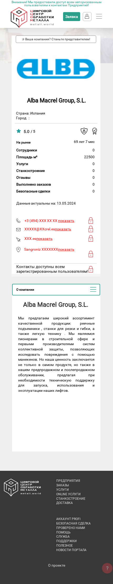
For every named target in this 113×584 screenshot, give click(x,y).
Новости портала (71, 550)
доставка (64, 503)
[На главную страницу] (32, 26)
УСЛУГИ (62, 490)
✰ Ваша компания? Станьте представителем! (56, 39)
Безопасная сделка (73, 523)
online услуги (68, 494)
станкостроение (70, 499)
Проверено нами (70, 528)
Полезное (64, 545)
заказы (62, 485)
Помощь (63, 532)
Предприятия (68, 481)
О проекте (56, 565)
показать (66, 221)
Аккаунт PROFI (68, 519)
